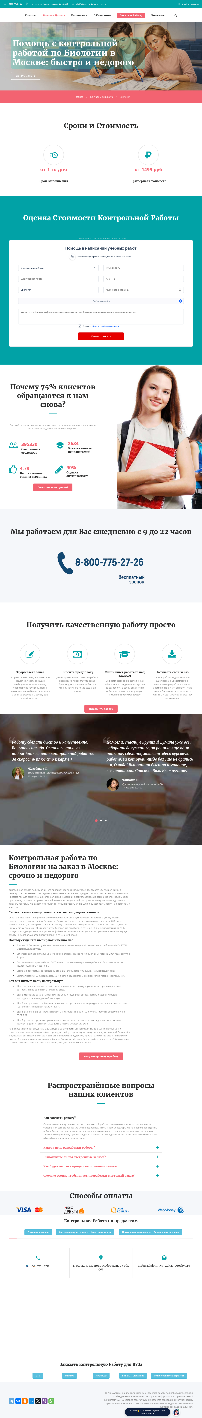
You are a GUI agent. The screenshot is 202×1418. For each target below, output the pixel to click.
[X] (38, 1401)
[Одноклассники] (25, 1401)
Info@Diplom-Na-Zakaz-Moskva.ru (91, 4)
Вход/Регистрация (190, 4)
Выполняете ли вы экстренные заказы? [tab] (74, 1157)
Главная (30, 15)
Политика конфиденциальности (176, 1406)
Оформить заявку (101, 709)
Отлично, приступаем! (53, 487)
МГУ (38, 1375)
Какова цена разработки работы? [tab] (69, 1147)
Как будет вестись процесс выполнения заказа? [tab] (80, 1166)
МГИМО (69, 1375)
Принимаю (101, 326)
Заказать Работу (131, 15)
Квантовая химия (101, 1232)
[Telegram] (11, 1401)
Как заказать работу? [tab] (59, 1118)
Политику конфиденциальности (105, 326)
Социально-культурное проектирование (83, 1232)
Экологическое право (166, 1232)
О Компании (102, 15)
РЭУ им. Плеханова (133, 1375)
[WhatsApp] (51, 1401)
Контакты (158, 15)
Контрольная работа (101, 96)
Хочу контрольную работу (101, 1056)
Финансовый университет (169, 1375)
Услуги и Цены (53, 15)
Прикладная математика (136, 1232)
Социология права (38, 1232)
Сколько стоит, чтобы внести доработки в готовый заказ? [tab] (88, 1175)
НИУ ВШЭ (101, 1375)
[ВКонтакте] (18, 1401)
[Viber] (45, 1401)
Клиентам (78, 15)
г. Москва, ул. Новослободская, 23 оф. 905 (49, 4)
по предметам (123, 1220)
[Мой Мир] (31, 1401)
